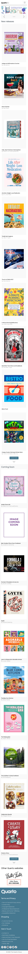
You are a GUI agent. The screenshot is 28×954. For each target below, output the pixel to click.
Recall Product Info (7, 941)
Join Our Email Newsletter (9, 939)
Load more (15, 458)
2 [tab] (14, 16)
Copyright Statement (8, 906)
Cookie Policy (6, 904)
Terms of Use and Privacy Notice (11, 902)
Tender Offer (5, 943)
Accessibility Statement (8, 913)
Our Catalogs (6, 923)
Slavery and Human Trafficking (10, 911)
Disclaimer (5, 925)
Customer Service (7, 921)
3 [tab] (15, 16)
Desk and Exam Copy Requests (11, 937)
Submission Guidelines (8, 935)
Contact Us (5, 933)
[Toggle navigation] (24, 2)
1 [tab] (12, 16)
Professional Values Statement (10, 909)
